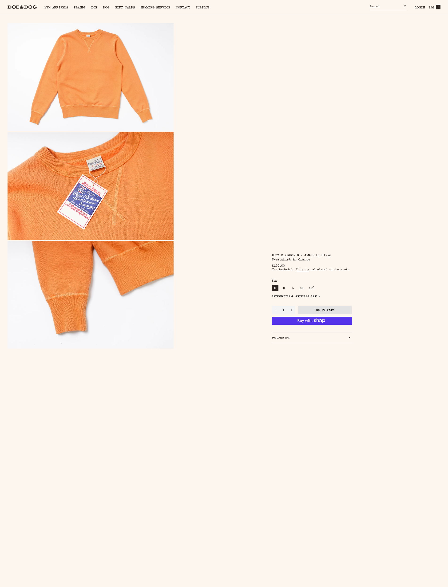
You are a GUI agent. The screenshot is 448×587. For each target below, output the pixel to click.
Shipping (302, 269)
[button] (388, 7)
